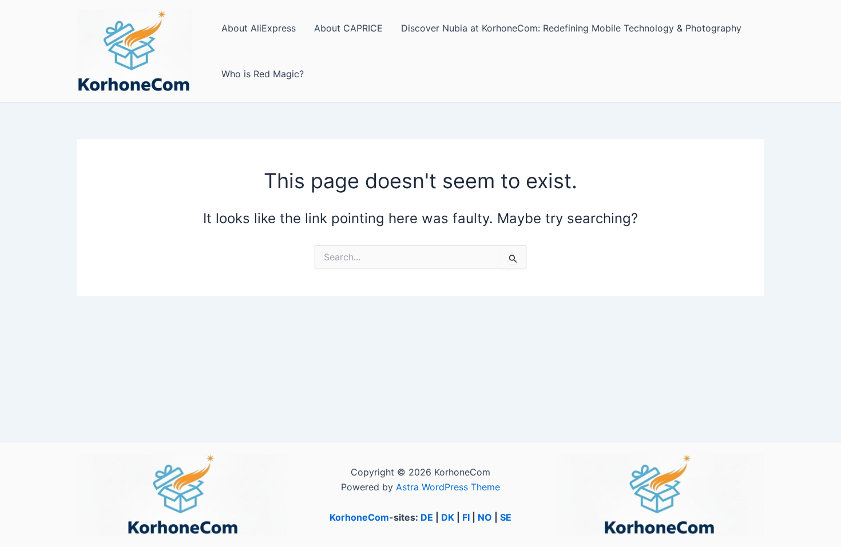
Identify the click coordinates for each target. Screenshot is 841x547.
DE (426, 517)
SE (505, 517)
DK (447, 517)
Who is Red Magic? (262, 74)
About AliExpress (258, 28)
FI (466, 517)
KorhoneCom (359, 517)
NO (485, 517)
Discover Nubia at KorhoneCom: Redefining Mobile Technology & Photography (571, 28)
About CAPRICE (348, 28)
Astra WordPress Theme (448, 487)
